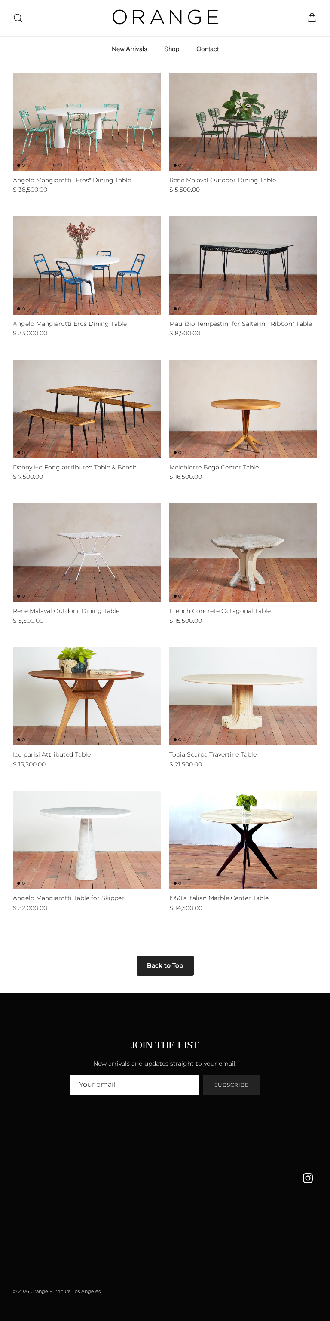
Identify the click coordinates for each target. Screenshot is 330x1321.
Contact (207, 49)
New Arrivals (129, 49)
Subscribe (231, 1085)
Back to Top (165, 965)
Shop (172, 49)
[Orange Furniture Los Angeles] (165, 18)
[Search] (18, 18)
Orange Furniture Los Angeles (66, 1291)
